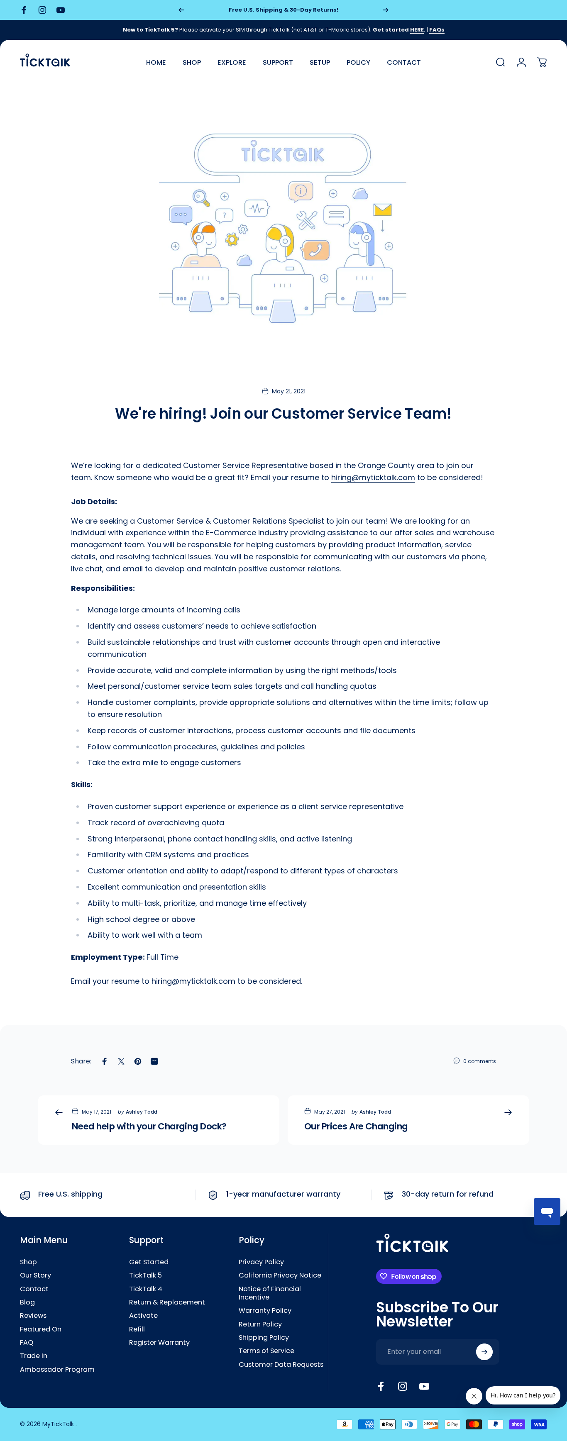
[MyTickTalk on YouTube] (424, 1386)
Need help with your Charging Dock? (149, 1126)
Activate (143, 1316)
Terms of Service (266, 1351)
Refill (137, 1329)
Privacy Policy (261, 1262)
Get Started (149, 1262)
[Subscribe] (484, 1351)
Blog (27, 1302)
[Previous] (181, 10)
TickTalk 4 (145, 1289)
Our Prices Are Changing (356, 1126)
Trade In (33, 1356)
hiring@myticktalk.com (373, 477)
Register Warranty (159, 1343)
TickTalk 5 (145, 1275)
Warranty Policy (265, 1311)
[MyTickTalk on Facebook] (381, 1386)
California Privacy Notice (280, 1275)
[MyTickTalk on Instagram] (403, 1386)
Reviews (33, 1316)
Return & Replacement (167, 1302)
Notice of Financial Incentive (270, 1293)
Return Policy (260, 1324)
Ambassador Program (57, 1369)
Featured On (40, 1329)
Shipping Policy (264, 1338)
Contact (34, 1289)
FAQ (26, 1343)
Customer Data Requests (281, 1365)
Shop (28, 1262)
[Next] (385, 10)
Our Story (35, 1275)
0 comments (479, 1061)
